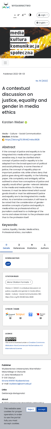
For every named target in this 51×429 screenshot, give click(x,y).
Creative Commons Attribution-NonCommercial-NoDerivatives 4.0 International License (25, 345)
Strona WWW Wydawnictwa (15, 380)
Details (6, 248)
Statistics (32, 248)
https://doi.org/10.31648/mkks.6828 (22, 139)
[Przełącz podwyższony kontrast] (30, 15)
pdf (8, 263)
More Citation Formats (18, 282)
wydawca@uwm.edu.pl (20, 383)
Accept (41, 409)
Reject (31, 409)
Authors (45, 248)
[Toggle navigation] (5, 62)
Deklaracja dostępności (13, 393)
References (19, 248)
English (42, 22)
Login (43, 15)
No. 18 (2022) (42, 80)
